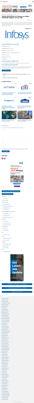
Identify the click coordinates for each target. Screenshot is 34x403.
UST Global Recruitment (5, 321)
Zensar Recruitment (5, 388)
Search (33, 1)
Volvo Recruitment (4, 312)
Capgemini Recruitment (5, 332)
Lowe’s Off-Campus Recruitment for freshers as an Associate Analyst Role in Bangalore (24, 107)
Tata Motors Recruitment (5, 320)
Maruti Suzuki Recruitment (6, 318)
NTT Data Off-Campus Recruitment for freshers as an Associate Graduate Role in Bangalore (9, 93)
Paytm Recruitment (5, 377)
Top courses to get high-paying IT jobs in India (11, 191)
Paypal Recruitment (5, 309)
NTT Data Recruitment (5, 391)
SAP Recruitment (4, 389)
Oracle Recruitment (5, 306)
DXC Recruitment (4, 323)
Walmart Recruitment (5, 358)
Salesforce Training (6, 234)
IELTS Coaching (5, 247)
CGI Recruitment (4, 372)
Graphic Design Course (7, 213)
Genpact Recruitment (5, 399)
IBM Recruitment (4, 337)
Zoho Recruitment (4, 369)
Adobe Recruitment (5, 380)
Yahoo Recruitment (5, 351)
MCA (16, 52)
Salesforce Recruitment (5, 357)
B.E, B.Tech (5, 63)
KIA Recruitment (4, 386)
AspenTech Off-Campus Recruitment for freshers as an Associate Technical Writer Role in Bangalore (8, 107)
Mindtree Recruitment (5, 304)
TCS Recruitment (4, 366)
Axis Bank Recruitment (5, 360)
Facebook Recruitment (5, 382)
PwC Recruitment (4, 329)
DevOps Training (6, 230)
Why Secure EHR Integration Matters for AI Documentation (24, 121)
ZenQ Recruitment (4, 324)
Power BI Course (6, 209)
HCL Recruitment (4, 371)
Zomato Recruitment (5, 385)
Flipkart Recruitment (5, 397)
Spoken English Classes (7, 244)
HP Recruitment (4, 307)
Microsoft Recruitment (5, 338)
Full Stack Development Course (8, 217)
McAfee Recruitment (5, 346)
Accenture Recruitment (5, 368)
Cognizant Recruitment (5, 298)
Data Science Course (6, 204)
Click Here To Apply (6, 70)
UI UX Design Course (6, 215)
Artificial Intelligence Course (7, 206)
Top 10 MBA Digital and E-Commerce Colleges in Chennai (17, 284)
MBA (12, 63)
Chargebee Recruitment (5, 349)
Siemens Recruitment (5, 310)
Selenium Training (6, 240)
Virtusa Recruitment (5, 354)
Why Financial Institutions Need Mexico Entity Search (8, 121)
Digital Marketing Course (7, 251)
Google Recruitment (5, 335)
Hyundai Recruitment (5, 363)
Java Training (5, 198)
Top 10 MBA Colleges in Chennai (17, 291)
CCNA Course (5, 221)
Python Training (5, 200)
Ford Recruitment (4, 352)
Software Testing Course (7, 238)
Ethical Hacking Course (7, 224)
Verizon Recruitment (5, 343)
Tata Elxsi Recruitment (5, 327)
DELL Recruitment (4, 340)
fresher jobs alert (7, 23)
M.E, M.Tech (12, 52)
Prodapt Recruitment (5, 315)
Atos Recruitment (4, 383)
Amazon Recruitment (5, 301)
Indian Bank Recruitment (5, 396)
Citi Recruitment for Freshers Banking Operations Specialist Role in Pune (24, 93)
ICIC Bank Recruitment (5, 326)
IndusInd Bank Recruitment (6, 394)
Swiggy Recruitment (5, 365)
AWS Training (5, 228)
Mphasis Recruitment (5, 374)
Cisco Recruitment (4, 355)
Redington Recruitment (5, 341)
